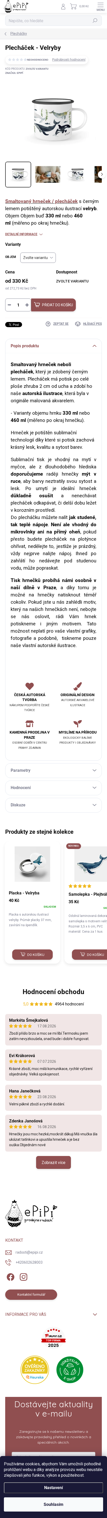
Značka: (14, 73)
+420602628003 (29, 1262)
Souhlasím (53, 1504)
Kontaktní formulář (31, 1294)
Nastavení (53, 1487)
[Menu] (100, 6)
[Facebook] (9, 1276)
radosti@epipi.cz (29, 1252)
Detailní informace (21, 234)
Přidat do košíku (57, 305)
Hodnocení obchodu (53, 992)
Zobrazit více (53, 1162)
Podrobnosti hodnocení (68, 59)
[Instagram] (22, 1276)
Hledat (95, 21)
